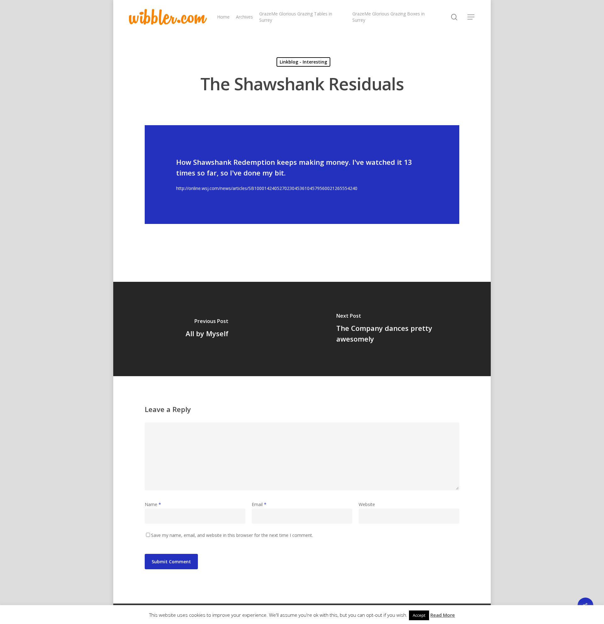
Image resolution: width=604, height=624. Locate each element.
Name (153, 504)
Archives (244, 17)
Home (223, 17)
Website (367, 504)
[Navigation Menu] (471, 17)
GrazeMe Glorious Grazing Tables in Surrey (295, 17)
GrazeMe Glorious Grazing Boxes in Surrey (388, 17)
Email (259, 504)
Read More (442, 615)
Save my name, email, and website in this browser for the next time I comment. (232, 535)
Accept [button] (419, 615)
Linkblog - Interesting (303, 62)
